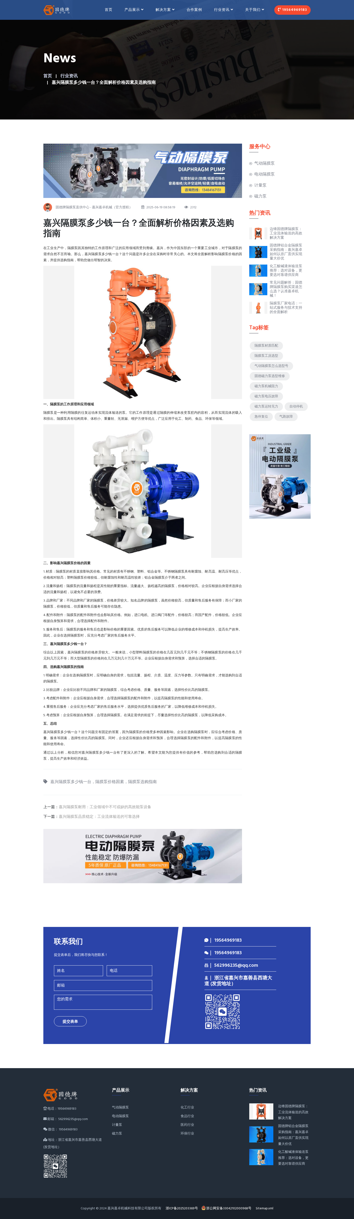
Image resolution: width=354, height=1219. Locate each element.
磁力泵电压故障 (266, 396)
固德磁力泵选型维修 (270, 376)
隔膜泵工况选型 (266, 356)
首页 (108, 10)
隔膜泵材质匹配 (266, 346)
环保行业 (187, 1133)
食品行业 (187, 1116)
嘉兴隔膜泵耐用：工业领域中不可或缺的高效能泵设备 (105, 807)
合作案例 (194, 10)
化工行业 (187, 1107)
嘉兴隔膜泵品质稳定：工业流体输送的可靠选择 (99, 817)
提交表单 (70, 1022)
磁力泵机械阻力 (266, 386)
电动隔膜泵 (264, 174)
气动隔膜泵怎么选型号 (271, 366)
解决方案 (163, 10)
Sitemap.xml (264, 1208)
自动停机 (296, 406)
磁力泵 (260, 196)
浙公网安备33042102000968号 (229, 1208)
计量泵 (260, 185)
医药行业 (187, 1125)
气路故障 (286, 417)
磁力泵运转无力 (266, 406)
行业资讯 (69, 76)
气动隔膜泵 (264, 164)
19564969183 (294, 10)
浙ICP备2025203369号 (182, 1208)
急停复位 (261, 417)
